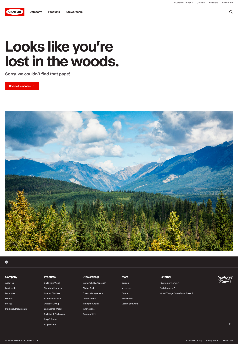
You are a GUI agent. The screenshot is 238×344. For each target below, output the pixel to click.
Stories (8, 303)
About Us (9, 283)
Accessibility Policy (194, 340)
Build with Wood (52, 283)
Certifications (89, 298)
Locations (10, 293)
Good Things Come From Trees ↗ (176, 293)
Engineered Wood (53, 309)
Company (36, 11)
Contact (126, 293)
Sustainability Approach (94, 283)
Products (54, 11)
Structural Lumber (53, 288)
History (8, 298)
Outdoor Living (51, 303)
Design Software (130, 303)
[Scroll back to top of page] (229, 323)
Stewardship (74, 11)
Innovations (89, 309)
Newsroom (227, 2)
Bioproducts (50, 324)
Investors (213, 2)
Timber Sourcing (91, 303)
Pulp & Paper (50, 319)
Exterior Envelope (52, 298)
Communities (89, 314)
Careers (201, 2)
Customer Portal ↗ (183, 2)
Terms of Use (227, 340)
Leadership (10, 288)
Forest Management (93, 293)
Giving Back (88, 288)
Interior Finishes (52, 293)
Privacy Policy (212, 340)
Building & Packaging (54, 314)
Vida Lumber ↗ (167, 288)
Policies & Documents (16, 309)
